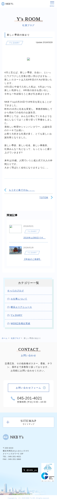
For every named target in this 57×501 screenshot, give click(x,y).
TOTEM (43, 197)
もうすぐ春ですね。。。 (22, 190)
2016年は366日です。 (34, 238)
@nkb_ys (31, 470)
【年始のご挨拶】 (32, 259)
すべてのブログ (15, 290)
